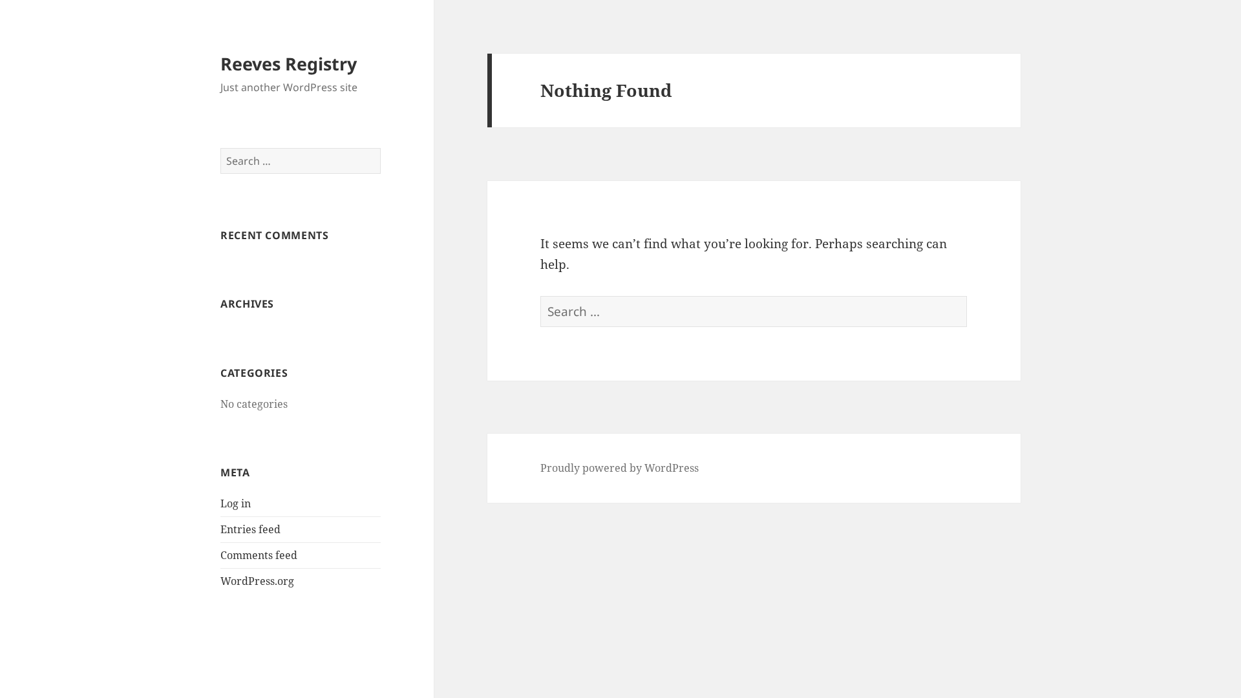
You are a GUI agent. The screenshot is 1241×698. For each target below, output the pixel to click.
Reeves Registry (288, 64)
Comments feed (258, 555)
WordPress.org (257, 581)
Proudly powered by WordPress (619, 468)
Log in (235, 503)
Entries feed (250, 529)
